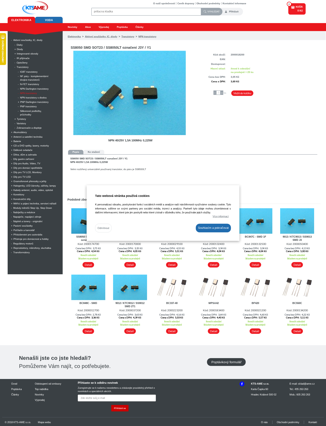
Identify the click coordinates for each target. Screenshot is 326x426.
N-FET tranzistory (29, 84)
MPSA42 (214, 303)
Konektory (18, 194)
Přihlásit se (120, 408)
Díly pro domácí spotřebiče (27, 167)
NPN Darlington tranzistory (34, 88)
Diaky (20, 44)
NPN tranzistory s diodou (33, 97)
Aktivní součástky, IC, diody (27, 40)
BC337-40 (172, 303)
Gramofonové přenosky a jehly (29, 181)
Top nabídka (41, 389)
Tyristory (21, 119)
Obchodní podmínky (208, 3)
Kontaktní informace (234, 3)
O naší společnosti (164, 3)
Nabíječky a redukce (24, 212)
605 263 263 (303, 394)
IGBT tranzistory (29, 71)
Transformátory (21, 252)
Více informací (221, 216)
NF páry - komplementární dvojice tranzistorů (34, 78)
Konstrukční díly (22, 199)
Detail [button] (88, 264)
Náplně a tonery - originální (27, 221)
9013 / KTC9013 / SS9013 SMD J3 (297, 238)
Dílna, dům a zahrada (25, 154)
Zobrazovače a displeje (29, 127)
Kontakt (313, 422)
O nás (264, 422)
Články (139, 27)
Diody (20, 49)
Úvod (14, 383)
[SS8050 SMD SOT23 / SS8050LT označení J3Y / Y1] (130, 93)
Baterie (17, 141)
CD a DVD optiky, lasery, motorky (31, 145)
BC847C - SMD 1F (255, 236)
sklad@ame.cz (306, 383)
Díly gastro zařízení (23, 159)
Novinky (72, 27)
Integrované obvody (27, 53)
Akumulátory (20, 132)
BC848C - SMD (88, 303)
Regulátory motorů (23, 243)
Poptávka (122, 27)
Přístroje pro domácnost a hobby (31, 239)
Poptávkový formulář (226, 362)
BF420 (255, 303)
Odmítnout (103, 228)
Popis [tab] (76, 152)
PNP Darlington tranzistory (34, 102)
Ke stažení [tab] (94, 152)
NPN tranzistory (28, 93)
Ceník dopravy (185, 3)
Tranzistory (23, 67)
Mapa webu (44, 422)
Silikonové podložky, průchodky (31, 113)
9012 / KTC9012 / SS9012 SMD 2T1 (129, 305)
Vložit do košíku (242, 93)
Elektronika (21, 20)
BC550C (297, 303)
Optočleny (22, 62)
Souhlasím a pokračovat (213, 227)
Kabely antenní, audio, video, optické (33, 190)
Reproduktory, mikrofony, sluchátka (32, 248)
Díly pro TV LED (22, 176)
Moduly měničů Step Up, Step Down (32, 208)
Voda (49, 20)
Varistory (21, 123)
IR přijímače (23, 58)
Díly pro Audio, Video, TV (26, 163)
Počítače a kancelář (24, 230)
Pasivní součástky (23, 225)
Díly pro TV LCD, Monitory (27, 172)
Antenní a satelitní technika (27, 136)
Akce (88, 27)
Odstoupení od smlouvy (48, 383)
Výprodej (104, 27)
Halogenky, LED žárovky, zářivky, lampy (34, 185)
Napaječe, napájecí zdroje (27, 216)
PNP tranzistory (28, 106)
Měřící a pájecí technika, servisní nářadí (34, 203)
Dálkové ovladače (22, 150)
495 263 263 (301, 389)
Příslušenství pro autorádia (27, 234)
